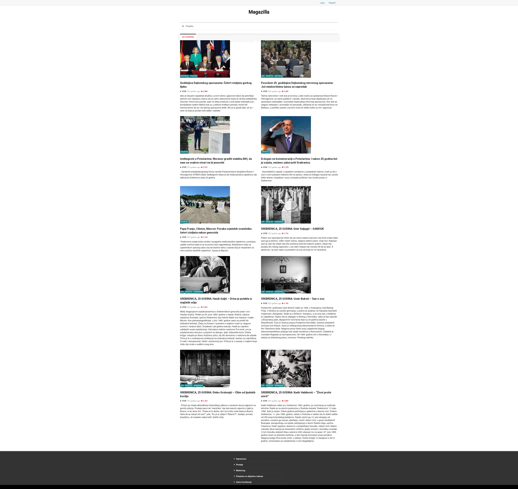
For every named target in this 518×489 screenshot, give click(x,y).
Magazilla (259, 12)
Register (332, 2)
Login (322, 2)
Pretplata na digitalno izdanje (249, 476)
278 (263, 222)
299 (263, 76)
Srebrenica (279, 222)
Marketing (240, 470)
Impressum (241, 458)
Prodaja (239, 464)
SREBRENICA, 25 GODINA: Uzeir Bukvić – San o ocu (292, 298)
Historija (185, 76)
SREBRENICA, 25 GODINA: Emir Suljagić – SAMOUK (292, 228)
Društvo (269, 76)
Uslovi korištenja (244, 482)
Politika (193, 76)
